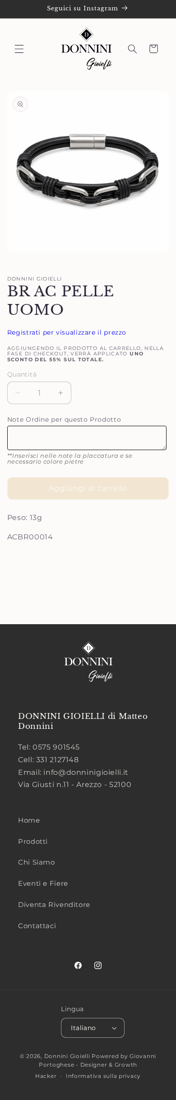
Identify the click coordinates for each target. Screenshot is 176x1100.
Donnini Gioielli (68, 1056)
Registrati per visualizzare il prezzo (66, 332)
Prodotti (33, 842)
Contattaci (37, 926)
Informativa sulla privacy (103, 1076)
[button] (19, 48)
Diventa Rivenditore (54, 905)
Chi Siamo (36, 862)
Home (29, 820)
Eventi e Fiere (43, 883)
